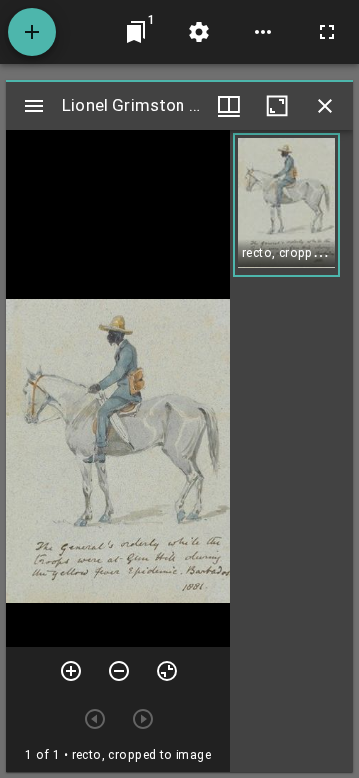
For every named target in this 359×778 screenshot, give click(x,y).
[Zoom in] (71, 671)
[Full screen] (327, 32)
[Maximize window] (277, 106)
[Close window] (325, 106)
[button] (286, 205)
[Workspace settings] (199, 32)
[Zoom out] (119, 671)
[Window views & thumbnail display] (229, 106)
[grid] (291, 451)
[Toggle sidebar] (34, 106)
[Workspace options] (263, 32)
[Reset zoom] (166, 671)
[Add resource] (32, 32)
